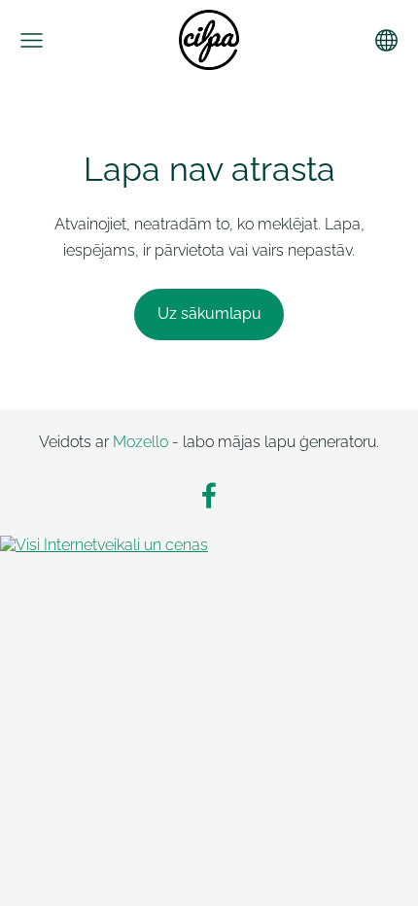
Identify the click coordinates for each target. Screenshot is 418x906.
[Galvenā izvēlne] (31, 40)
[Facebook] (209, 495)
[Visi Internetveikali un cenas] (104, 545)
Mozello (140, 442)
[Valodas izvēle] (386, 40)
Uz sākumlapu (209, 313)
